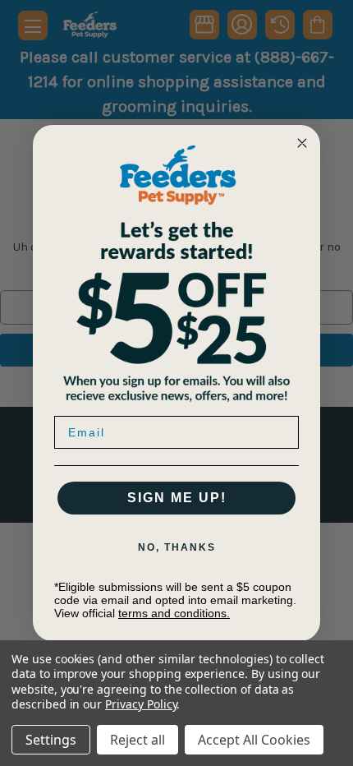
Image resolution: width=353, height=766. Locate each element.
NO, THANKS (177, 547)
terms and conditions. (174, 613)
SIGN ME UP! (177, 498)
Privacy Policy (140, 704)
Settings (50, 740)
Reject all (137, 740)
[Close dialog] (302, 143)
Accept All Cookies (254, 740)
